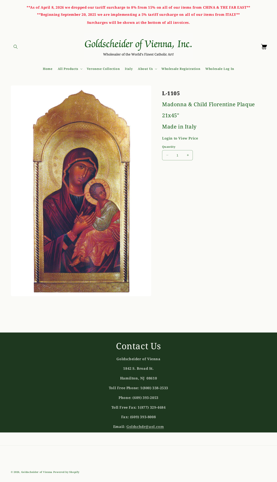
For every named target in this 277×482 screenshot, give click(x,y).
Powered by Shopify (66, 472)
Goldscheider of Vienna (36, 472)
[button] (15, 46)
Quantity (169, 146)
